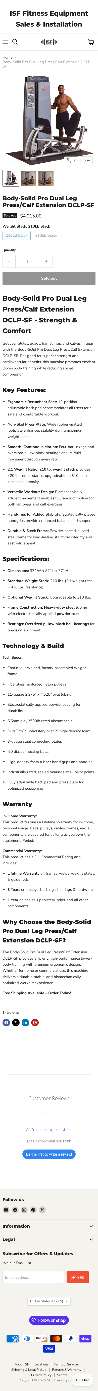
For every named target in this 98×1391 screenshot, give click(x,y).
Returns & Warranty (66, 1369)
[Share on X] (16, 1022)
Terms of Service (66, 1364)
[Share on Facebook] (6, 1022)
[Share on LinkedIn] (25, 1022)
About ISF (22, 1364)
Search (62, 1375)
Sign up (78, 1277)
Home (8, 57)
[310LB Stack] (46, 241)
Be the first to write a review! (49, 1154)
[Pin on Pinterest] (35, 1022)
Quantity (9, 250)
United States (46, 1301)
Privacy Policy (41, 1375)
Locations (41, 1364)
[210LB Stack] (17, 241)
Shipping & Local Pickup (28, 1369)
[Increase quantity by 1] (46, 261)
